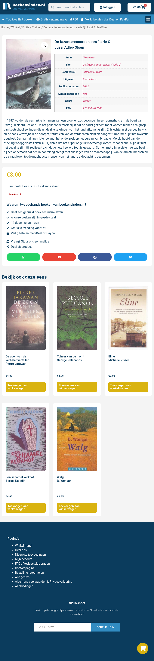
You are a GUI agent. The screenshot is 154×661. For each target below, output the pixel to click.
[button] (148, 19)
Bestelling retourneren (29, 572)
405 (85, 93)
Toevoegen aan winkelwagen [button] (18, 387)
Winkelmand (23, 545)
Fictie (25, 27)
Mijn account (23, 559)
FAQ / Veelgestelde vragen (32, 563)
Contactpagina (25, 568)
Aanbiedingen (24, 586)
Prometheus (90, 79)
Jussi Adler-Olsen (93, 72)
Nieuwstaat (89, 57)
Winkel (15, 27)
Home (5, 27)
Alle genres (22, 577)
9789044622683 (92, 108)
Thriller (36, 27)
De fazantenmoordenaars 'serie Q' (102, 64)
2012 (86, 86)
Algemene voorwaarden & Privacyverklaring (43, 581)
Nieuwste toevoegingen (30, 554)
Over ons (21, 550)
